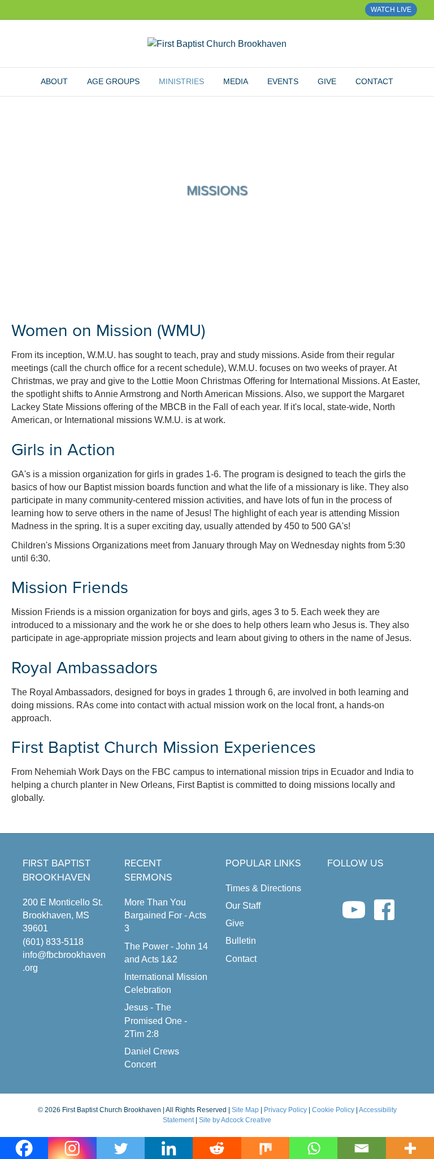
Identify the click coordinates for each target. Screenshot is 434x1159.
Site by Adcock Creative (234, 1120)
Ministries (181, 81)
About (54, 81)
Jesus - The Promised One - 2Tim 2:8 (155, 1020)
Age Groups (113, 81)
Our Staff (243, 905)
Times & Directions (263, 888)
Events (282, 81)
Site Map (245, 1110)
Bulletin (240, 940)
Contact (374, 81)
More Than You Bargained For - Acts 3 (165, 915)
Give (327, 81)
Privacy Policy (285, 1110)
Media (235, 81)
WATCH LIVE (391, 10)
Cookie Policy (333, 1110)
